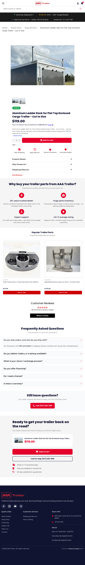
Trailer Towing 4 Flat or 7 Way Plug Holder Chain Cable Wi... (21, 282)
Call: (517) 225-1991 (44, 405)
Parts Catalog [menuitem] (28, 519)
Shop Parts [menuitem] (6, 519)
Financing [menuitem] (5, 523)
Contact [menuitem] (4, 532)
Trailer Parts (16, 28)
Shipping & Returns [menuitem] (30, 516)
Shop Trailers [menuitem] (6, 516)
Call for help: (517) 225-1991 (42, 459)
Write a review (42, 315)
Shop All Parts (31, 28)
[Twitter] (21, 506)
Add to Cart (44, 452)
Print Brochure (17, 175)
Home (4, 28)
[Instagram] (9, 506)
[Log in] (78, 3)
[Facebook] (4, 506)
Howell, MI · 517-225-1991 (63, 19)
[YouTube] (15, 506)
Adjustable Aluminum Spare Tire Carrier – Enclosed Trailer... (62, 282)
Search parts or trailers (12, 9)
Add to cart (22, 292)
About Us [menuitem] (5, 529)
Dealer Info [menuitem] (6, 526)
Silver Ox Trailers (74, 548)
